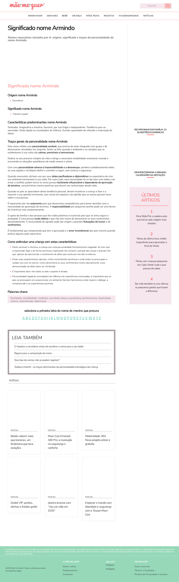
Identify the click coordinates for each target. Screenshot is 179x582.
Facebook (110, 565)
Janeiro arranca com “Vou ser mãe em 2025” (59, 507)
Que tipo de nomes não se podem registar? (37, 360)
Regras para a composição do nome (33, 353)
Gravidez (52, 15)
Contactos (68, 574)
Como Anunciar (142, 566)
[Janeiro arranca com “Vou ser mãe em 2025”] (61, 474)
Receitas (109, 15)
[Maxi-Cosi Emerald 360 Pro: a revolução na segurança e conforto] (61, 408)
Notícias (148, 15)
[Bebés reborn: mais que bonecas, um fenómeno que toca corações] (24, 408)
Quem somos (69, 566)
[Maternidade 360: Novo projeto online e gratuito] (98, 408)
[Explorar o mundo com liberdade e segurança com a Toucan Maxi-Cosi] (98, 474)
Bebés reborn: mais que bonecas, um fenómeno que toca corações (22, 442)
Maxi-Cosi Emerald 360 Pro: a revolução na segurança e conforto (60, 442)
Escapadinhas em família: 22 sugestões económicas (150, 131)
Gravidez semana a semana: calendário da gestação (150, 174)
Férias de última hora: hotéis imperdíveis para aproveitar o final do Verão (151, 242)
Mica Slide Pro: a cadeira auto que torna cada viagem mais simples (151, 220)
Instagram (110, 569)
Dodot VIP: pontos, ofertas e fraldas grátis (24, 505)
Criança (77, 15)
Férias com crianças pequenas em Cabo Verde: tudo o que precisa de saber (151, 265)
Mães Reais (92, 15)
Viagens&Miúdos (129, 15)
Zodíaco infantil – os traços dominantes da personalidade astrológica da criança (56, 367)
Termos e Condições (145, 570)
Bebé (65, 15)
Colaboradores (70, 570)
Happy (19, 571)
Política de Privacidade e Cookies (151, 574)
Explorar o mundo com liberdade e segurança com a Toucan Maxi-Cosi (98, 508)
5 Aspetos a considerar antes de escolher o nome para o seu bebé (48, 346)
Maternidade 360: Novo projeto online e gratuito (97, 440)
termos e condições (155, 551)
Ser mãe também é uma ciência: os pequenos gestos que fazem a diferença (152, 287)
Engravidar (35, 15)
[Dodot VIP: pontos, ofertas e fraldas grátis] (24, 474)
